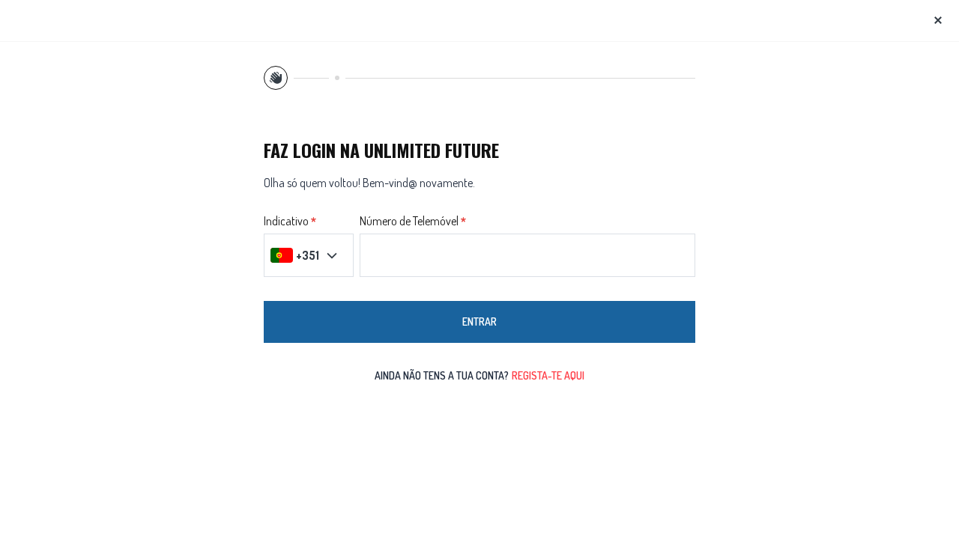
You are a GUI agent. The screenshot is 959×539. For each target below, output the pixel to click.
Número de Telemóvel (409, 221)
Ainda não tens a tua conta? (479, 375)
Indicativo (286, 221)
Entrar (479, 321)
